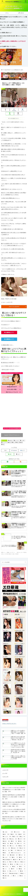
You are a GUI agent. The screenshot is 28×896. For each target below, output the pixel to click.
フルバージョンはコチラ (14, 306)
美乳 (10, 442)
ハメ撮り (23, 440)
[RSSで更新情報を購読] (20, 461)
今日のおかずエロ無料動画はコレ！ (14, 1)
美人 (14, 442)
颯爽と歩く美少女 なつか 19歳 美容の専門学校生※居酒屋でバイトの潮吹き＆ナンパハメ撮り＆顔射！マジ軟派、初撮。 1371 (13, 804)
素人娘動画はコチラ (9, 332)
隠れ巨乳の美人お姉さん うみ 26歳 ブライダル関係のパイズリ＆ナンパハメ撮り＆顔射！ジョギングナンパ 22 (13, 818)
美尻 (17, 442)
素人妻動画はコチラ (9, 339)
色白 (3, 444)
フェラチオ (5, 442)
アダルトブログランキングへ (9, 723)
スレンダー (17, 440)
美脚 (21, 442)
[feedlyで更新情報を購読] (7, 461)
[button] (18, 113)
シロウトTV (5, 440)
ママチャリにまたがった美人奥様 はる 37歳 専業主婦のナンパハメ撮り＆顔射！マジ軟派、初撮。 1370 (13, 811)
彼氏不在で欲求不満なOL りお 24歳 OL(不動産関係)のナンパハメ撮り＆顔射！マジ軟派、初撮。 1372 (13, 796)
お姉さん (11, 440)
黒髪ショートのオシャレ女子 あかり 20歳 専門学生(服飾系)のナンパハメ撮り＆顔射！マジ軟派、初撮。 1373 (13, 789)
